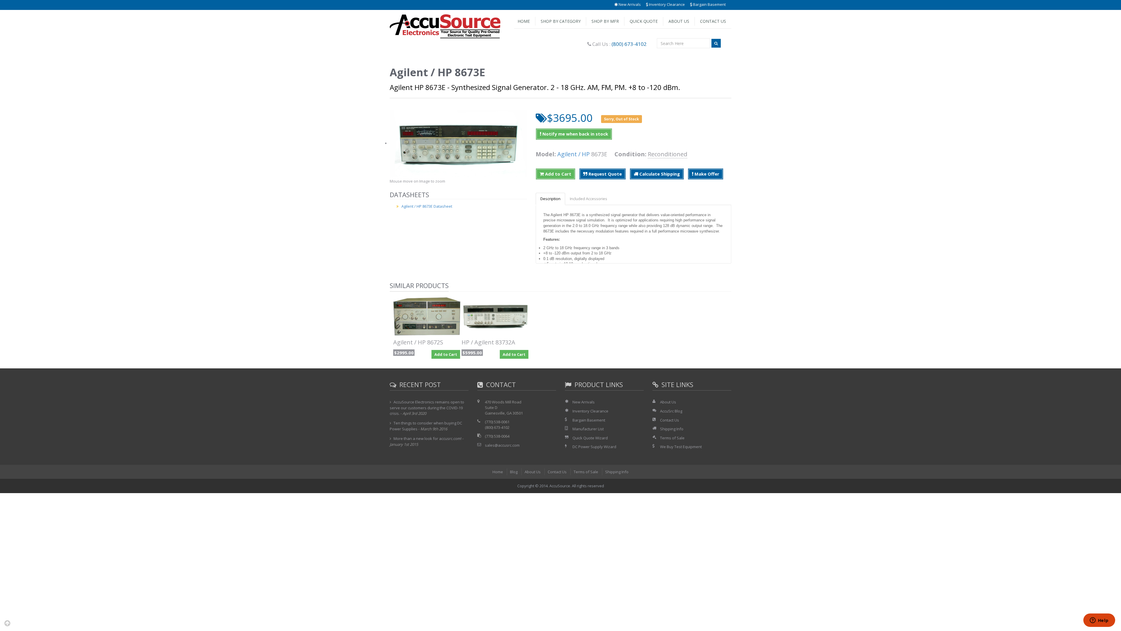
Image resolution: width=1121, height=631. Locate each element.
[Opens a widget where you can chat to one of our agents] (1099, 620)
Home (524, 21)
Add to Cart (557, 174)
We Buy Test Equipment (681, 446)
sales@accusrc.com (502, 445)
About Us (679, 21)
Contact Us (713, 21)
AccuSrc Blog (671, 411)
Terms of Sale (672, 438)
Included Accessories (588, 198)
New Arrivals (629, 4)
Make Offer (706, 174)
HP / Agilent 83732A (488, 342)
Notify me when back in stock (574, 134)
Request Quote (604, 174)
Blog (514, 471)
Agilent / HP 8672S (418, 342)
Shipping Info (671, 428)
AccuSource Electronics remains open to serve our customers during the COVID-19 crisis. (427, 407)
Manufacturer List (588, 428)
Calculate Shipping (659, 174)
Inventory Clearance (666, 4)
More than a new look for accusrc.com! (428, 438)
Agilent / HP (573, 154)
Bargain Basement (709, 4)
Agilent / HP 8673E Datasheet (426, 206)
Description (550, 198)
